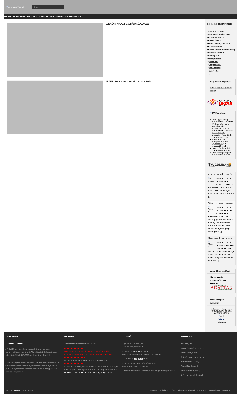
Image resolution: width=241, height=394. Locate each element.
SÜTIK (173, 390)
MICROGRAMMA (16, 390)
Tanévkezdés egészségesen (221, 153)
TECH (79, 16)
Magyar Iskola (220, 113)
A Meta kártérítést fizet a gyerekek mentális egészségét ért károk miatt (221, 126)
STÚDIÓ (66, 16)
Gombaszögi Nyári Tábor (217, 37)
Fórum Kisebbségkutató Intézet (219, 43)
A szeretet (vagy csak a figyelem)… (220, 174)
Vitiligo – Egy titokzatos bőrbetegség (220, 203)
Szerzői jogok (202, 390)
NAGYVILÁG (59, 16)
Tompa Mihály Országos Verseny (220, 34)
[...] (209, 197)
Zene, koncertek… (215, 65)
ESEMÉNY (22, 16)
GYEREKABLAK (43, 16)
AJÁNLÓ (35, 16)
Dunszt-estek (213, 71)
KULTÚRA (52, 16)
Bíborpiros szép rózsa (216, 53)
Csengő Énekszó (214, 40)
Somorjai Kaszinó (215, 59)
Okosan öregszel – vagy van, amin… (220, 238)
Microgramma (138, 359)
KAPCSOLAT (8, 16)
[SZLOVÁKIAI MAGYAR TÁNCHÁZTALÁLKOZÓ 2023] (55, 50)
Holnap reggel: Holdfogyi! (220, 120)
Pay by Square (221, 322)
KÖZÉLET (29, 16)
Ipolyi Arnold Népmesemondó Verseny (222, 50)
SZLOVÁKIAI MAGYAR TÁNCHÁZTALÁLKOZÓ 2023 (127, 24)
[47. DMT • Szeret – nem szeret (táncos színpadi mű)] (55, 107)
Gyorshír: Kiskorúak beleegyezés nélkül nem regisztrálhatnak (220, 141)
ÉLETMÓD (16, 16)
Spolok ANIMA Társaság (141, 351)
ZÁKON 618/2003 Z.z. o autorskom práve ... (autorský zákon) (84, 373)
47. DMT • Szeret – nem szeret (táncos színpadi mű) (128, 81)
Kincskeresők (213, 62)
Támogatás (153, 390)
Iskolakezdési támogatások (221, 148)
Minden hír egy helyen (216, 31)
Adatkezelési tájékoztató (186, 390)
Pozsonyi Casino (214, 56)
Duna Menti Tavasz (215, 47)
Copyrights (226, 390)
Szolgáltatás (164, 390)
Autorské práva (214, 390)
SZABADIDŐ (73, 16)
